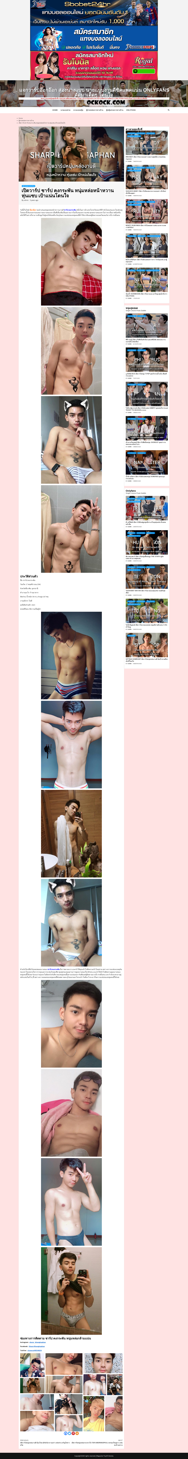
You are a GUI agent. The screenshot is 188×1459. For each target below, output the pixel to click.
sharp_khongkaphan (37, 1342)
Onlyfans (131, 110)
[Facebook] (65, 1433)
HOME (55, 110)
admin (26, 200)
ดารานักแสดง (140, 133)
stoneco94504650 (35, 1350)
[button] (32, 1365)
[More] (77, 1433)
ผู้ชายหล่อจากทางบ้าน (94, 110)
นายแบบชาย (65, 110)
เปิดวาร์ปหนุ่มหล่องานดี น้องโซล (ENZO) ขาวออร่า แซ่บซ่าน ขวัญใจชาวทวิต (45, 1443)
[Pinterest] (73, 1433)
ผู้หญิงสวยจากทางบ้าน (114, 110)
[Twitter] (69, 1433)
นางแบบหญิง (78, 110)
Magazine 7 (100, 1456)
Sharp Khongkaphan (37, 1346)
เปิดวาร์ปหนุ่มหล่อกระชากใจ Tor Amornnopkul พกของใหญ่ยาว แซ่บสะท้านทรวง (97, 1443)
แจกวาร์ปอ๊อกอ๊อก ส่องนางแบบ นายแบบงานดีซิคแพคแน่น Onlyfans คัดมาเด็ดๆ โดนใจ (94, 92)
